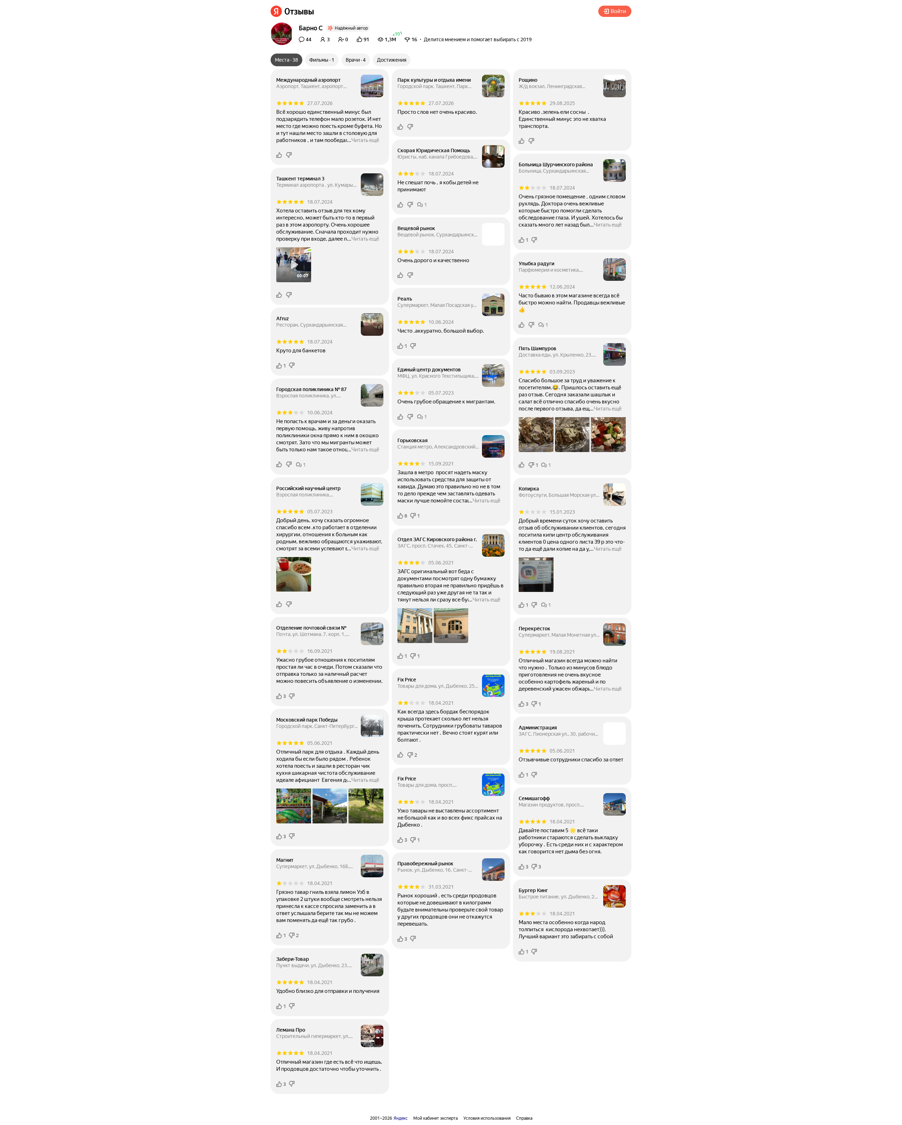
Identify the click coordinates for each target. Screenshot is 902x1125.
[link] (292, 11)
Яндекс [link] (401, 1118)
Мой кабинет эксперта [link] (435, 1118)
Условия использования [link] (487, 1118)
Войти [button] (618, 11)
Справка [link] (524, 1118)
